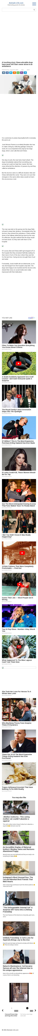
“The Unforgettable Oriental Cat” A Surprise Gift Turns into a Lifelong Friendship (17, 909)
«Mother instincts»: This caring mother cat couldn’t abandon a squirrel (16, 819)
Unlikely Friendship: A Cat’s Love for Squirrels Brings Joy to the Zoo (18, 939)
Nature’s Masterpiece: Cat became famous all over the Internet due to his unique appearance (18, 968)
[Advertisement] (19, 36)
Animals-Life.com (16, 3)
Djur (22, 70)
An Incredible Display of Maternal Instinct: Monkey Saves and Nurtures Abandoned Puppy (18, 849)
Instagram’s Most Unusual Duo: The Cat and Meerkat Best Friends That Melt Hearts (18, 879)
